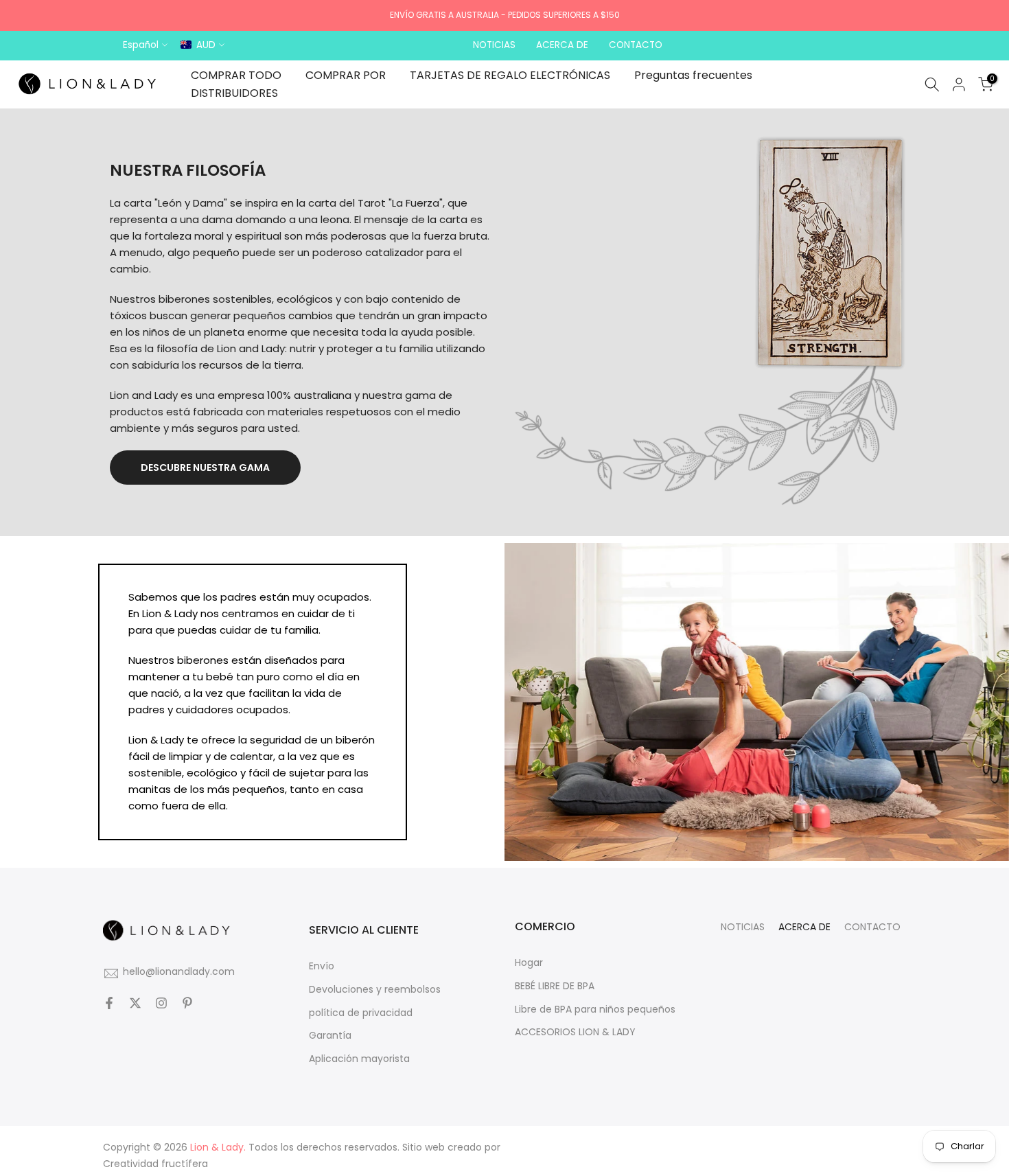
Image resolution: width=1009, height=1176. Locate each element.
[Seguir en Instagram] (161, 1003)
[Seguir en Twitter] (135, 1003)
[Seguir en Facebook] (109, 1003)
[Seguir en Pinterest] (187, 1003)
